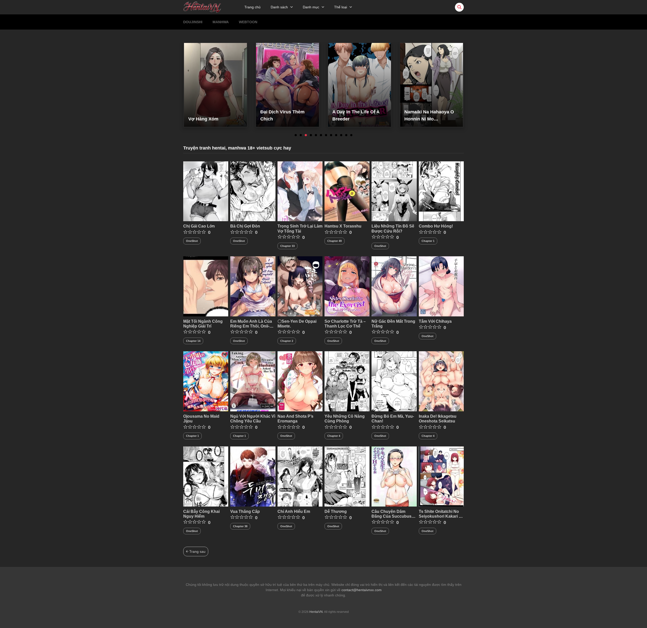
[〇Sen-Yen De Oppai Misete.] (300, 286)
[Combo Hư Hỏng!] (441, 191)
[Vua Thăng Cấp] (252, 476)
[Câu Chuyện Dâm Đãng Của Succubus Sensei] (394, 476)
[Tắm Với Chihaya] (441, 286)
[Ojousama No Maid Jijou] (205, 381)
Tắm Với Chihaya (435, 321)
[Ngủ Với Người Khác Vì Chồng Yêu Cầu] (252, 381)
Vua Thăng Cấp (245, 511)
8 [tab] (331, 135)
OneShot (192, 240)
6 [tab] (321, 135)
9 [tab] (336, 135)
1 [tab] (295, 135)
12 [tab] (351, 135)
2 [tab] (300, 135)
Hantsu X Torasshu (343, 226)
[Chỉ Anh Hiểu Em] (300, 476)
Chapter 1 (428, 240)
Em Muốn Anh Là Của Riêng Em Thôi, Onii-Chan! (251, 326)
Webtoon (248, 22)
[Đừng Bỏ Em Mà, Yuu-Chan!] (394, 381)
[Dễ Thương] (347, 476)
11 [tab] (346, 135)
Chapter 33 (287, 245)
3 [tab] (305, 135)
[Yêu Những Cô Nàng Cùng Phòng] (347, 381)
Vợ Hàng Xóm (203, 118)
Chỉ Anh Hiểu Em (294, 511)
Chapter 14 (193, 340)
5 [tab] (315, 135)
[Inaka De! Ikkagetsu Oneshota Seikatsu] (441, 381)
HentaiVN (316, 612)
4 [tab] (310, 135)
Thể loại (340, 7)
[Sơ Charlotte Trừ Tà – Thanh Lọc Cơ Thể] (347, 286)
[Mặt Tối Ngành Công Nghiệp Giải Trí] (205, 286)
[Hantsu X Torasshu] (347, 191)
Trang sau (196, 551)
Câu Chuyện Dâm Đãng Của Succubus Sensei (391, 516)
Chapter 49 (334, 240)
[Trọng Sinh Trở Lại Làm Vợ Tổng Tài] (300, 191)
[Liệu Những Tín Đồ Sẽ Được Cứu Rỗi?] (394, 191)
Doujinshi (192, 22)
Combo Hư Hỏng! (436, 226)
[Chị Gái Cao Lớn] (205, 191)
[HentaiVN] (202, 7)
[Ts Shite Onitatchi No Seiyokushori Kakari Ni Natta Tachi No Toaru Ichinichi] (441, 476)
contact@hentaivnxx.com (361, 590)
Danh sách (279, 7)
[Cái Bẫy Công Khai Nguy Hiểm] (205, 476)
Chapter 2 (286, 340)
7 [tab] (326, 135)
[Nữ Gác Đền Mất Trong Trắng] (394, 286)
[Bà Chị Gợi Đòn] (252, 191)
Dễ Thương (336, 511)
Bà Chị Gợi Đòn (245, 226)
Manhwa (221, 22)
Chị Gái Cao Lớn (199, 226)
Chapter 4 (333, 435)
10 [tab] (341, 135)
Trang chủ (252, 7)
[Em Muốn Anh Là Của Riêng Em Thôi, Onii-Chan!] (252, 286)
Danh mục (311, 7)
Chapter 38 (240, 526)
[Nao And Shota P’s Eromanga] (300, 381)
